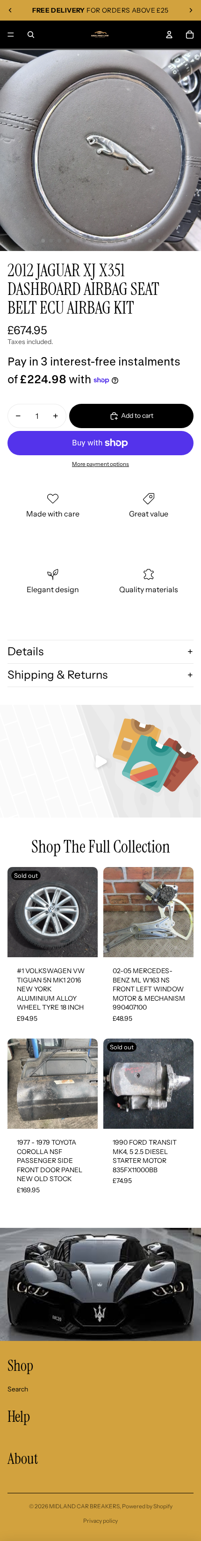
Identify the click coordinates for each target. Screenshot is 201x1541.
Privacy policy (100, 1520)
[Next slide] (190, 10)
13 (141, 240)
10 (117, 240)
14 (150, 240)
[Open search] (31, 34)
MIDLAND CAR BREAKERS (84, 1506)
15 (158, 240)
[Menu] (11, 34)
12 (133, 240)
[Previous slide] (10, 10)
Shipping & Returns (57, 674)
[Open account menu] (169, 34)
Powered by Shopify (147, 1506)
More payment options (100, 464)
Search (17, 1389)
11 (125, 240)
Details (25, 651)
